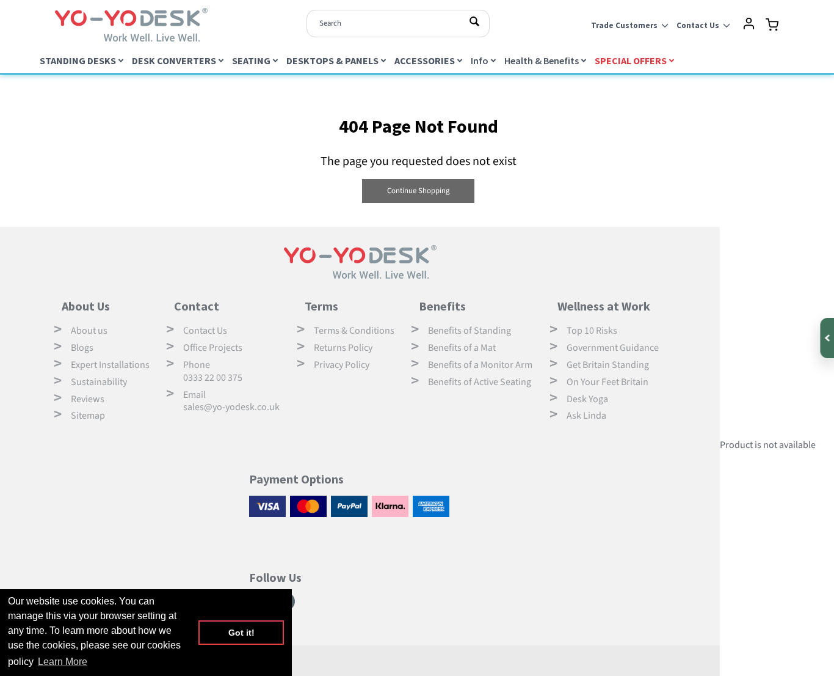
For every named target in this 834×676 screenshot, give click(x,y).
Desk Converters (174, 60)
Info (479, 60)
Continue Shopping (418, 190)
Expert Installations (110, 365)
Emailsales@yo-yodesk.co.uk (231, 401)
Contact (196, 306)
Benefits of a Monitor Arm (480, 365)
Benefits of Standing (469, 330)
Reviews (87, 399)
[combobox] (398, 23)
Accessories (424, 60)
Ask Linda (586, 415)
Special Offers (631, 60)
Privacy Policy (341, 365)
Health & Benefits (541, 60)
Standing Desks (78, 60)
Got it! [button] (241, 632)
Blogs (82, 348)
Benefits (442, 306)
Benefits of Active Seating (479, 382)
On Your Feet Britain (607, 382)
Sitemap (88, 415)
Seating (251, 60)
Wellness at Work (603, 306)
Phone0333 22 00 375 (212, 371)
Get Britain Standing (608, 365)
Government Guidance (613, 348)
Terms (321, 306)
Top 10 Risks (592, 330)
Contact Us (205, 330)
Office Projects (212, 348)
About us (89, 330)
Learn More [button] (62, 661)
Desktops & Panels (332, 60)
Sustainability (99, 382)
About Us (86, 306)
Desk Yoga (587, 399)
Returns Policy (343, 348)
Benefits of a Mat (462, 348)
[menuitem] (83, 60)
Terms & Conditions (354, 330)
